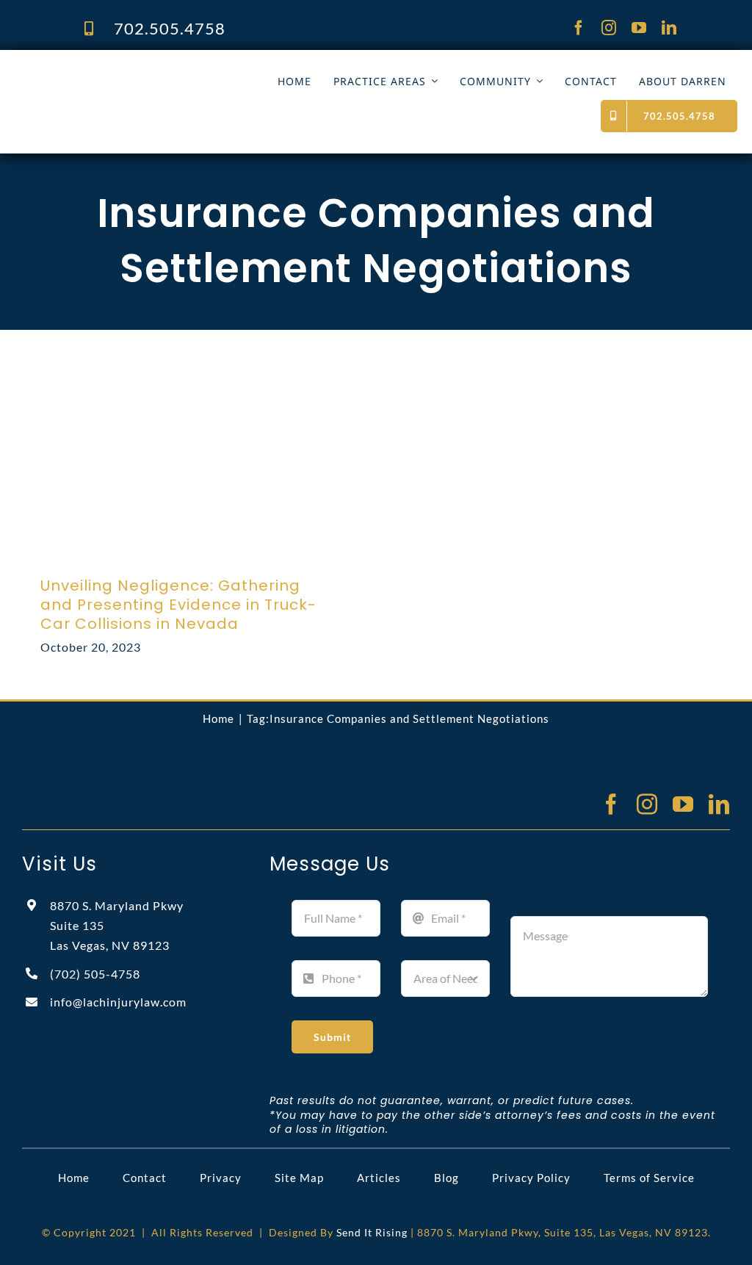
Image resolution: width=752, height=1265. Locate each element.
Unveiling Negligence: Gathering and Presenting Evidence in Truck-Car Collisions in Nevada (178, 604)
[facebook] (579, 28)
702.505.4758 (169, 28)
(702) (95, 974)
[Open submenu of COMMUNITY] (537, 81)
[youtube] (639, 28)
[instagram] (609, 28)
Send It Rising (372, 1232)
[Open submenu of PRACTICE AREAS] (432, 81)
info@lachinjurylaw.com (118, 1002)
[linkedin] (669, 28)
